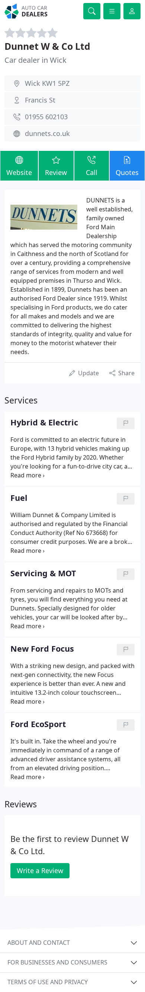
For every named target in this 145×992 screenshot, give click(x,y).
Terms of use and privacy (47, 982)
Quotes (127, 172)
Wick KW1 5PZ (47, 83)
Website (19, 172)
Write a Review (40, 870)
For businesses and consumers (57, 962)
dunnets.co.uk (47, 133)
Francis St (40, 99)
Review (56, 172)
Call (91, 172)
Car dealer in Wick (35, 60)
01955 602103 (46, 116)
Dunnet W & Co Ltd (47, 46)
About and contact (38, 942)
